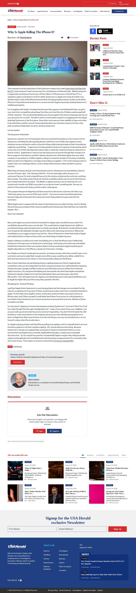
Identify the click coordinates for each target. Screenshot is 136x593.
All (83, 455)
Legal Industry (42, 11)
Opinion (61, 562)
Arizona (46, 558)
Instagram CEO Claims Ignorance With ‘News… (115, 492)
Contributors (76, 590)
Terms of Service (65, 590)
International (105, 11)
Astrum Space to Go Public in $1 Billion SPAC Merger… (114, 95)
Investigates (77, 11)
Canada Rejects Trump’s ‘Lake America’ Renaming (113, 67)
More (124, 455)
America (90, 455)
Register (54, 431)
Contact (100, 590)
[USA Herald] (15, 11)
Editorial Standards (47, 568)
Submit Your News (89, 590)
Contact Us (119, 11)
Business (67, 11)
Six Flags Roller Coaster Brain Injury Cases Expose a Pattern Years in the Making (106, 159)
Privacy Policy (53, 590)
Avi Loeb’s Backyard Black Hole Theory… (75, 492)
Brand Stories (48, 562)
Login (39, 431)
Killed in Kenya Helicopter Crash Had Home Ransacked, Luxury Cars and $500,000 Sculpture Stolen (106, 130)
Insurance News (56, 11)
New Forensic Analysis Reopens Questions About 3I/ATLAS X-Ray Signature (103, 562)
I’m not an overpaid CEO (63, 341)
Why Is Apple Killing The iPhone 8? (26, 20)
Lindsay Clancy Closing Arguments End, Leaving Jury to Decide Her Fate (105, 115)
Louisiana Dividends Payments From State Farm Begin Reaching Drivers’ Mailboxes (113, 81)
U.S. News (31, 11)
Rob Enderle (26, 38)
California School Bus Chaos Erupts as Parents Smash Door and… (113, 52)
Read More (17, 362)
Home (10, 20)
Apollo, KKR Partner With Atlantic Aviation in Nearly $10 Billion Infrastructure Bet (107, 145)
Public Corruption (91, 11)
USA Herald (17, 346)
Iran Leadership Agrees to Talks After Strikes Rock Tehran (101, 574)
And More (100, 455)
